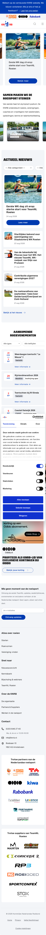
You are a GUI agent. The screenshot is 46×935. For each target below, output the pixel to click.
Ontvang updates (13, 617)
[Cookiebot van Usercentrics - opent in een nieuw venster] (32, 417)
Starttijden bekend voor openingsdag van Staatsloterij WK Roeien (27, 237)
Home (9, 920)
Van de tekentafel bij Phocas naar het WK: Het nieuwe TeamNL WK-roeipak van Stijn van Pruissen (27, 257)
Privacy (18, 920)
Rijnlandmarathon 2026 (26, 375)
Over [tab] (38, 424)
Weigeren (23, 516)
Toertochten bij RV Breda (27, 392)
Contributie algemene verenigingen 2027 (26, 277)
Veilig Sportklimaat (31, 920)
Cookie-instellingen (23, 928)
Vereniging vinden (9, 652)
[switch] (39, 473)
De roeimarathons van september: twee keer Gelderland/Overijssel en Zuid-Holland (28, 295)
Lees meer (23, 222)
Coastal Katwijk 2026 (25, 410)
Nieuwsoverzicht (9, 668)
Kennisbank (6, 673)
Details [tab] (23, 424)
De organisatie (7, 701)
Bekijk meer (23, 81)
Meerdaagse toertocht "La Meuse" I (27, 355)
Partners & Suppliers (10, 707)
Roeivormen (6, 646)
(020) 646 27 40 (13, 729)
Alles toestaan (23, 500)
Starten (4, 640)
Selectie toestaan (23, 508)
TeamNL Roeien (8, 685)
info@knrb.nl (11, 737)
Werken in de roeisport (11, 713)
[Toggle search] (35, 24)
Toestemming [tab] (8, 424)
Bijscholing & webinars (11, 679)
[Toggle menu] (43, 24)
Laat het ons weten (29, 10)
